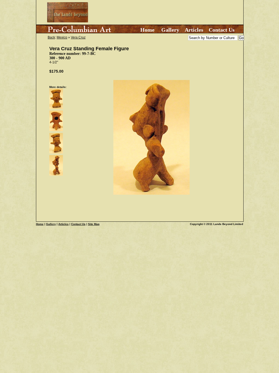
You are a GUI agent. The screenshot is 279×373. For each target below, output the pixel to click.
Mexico (62, 37)
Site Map (93, 224)
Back (51, 37)
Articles (194, 30)
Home (147, 30)
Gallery (170, 30)
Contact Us (222, 30)
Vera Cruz (78, 37)
